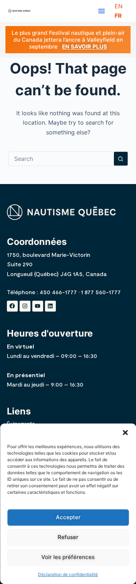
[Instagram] (25, 306)
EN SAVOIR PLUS (84, 46)
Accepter (68, 517)
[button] (125, 432)
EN (119, 6)
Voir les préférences (68, 557)
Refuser (68, 537)
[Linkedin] (50, 306)
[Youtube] (37, 306)
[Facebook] (12, 306)
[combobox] (61, 158)
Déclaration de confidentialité (68, 574)
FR (118, 15)
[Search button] (121, 159)
